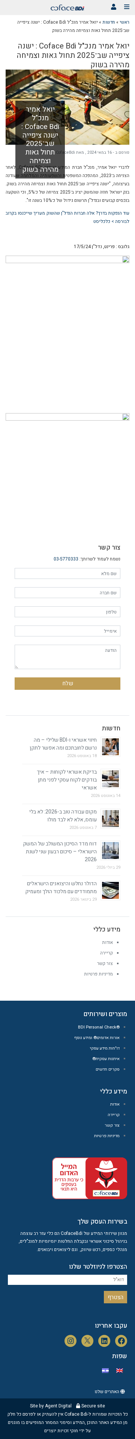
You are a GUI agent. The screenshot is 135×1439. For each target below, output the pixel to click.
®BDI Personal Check (99, 1027)
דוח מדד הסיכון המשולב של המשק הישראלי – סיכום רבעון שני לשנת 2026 (60, 851)
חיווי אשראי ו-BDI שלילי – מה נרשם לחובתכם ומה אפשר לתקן (63, 744)
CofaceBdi (65, 153)
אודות (107, 942)
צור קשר (105, 963)
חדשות (108, 22)
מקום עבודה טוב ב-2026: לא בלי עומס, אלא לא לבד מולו (63, 816)
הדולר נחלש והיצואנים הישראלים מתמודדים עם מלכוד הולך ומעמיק (61, 887)
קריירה (106, 953)
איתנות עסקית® (106, 1059)
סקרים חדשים (108, 1069)
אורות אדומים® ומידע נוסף (97, 1038)
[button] (113, 7)
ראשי (124, 22)
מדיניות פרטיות (98, 974)
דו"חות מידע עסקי (105, 1048)
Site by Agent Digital (51, 1406)
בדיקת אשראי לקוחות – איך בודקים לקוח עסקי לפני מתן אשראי (67, 780)
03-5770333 (66, 559)
